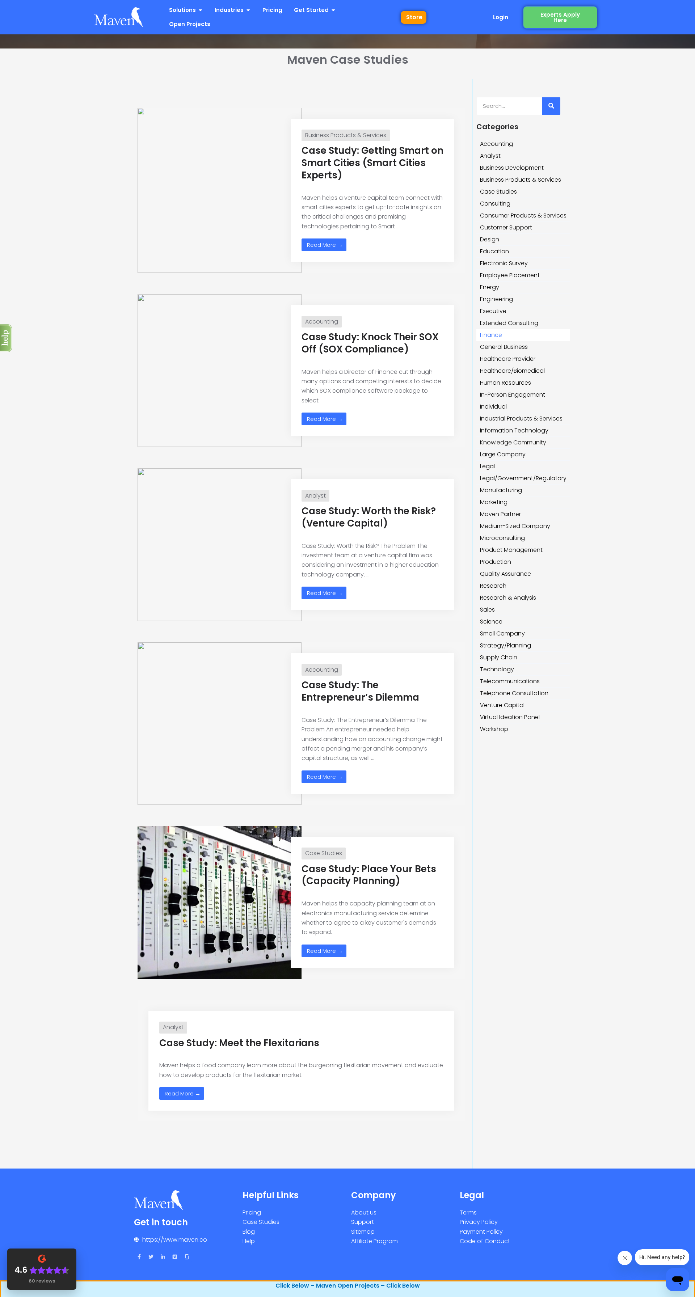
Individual (493, 406)
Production (495, 562)
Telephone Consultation (514, 693)
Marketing (493, 502)
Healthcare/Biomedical (512, 371)
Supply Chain (498, 657)
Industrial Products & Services (521, 418)
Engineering (496, 299)
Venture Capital (502, 705)
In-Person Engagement (512, 394)
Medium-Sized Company (515, 526)
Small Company (502, 633)
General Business (504, 347)
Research (493, 586)
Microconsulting (502, 538)
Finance (491, 335)
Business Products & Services (520, 180)
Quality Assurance (505, 574)
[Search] (551, 106)
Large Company (503, 454)
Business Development (512, 168)
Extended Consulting (509, 323)
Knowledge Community (513, 442)
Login (500, 17)
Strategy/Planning (505, 645)
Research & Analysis (508, 597)
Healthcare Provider (507, 359)
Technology (497, 669)
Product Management (511, 550)
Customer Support (506, 227)
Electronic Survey (504, 263)
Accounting (496, 144)
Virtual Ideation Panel (510, 717)
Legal (487, 466)
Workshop (494, 729)
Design (489, 239)
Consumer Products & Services (523, 215)
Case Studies (498, 191)
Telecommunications (510, 681)
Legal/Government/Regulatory (523, 478)
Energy (489, 287)
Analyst (490, 156)
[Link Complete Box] (301, 190)
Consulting (495, 203)
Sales (487, 609)
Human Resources (505, 383)
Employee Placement (510, 275)
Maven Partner (500, 514)
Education (494, 251)
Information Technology (514, 430)
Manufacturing (501, 490)
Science (491, 621)
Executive (493, 311)
